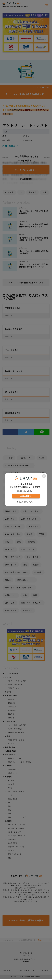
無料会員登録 (26, 496)
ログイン (32, 502)
